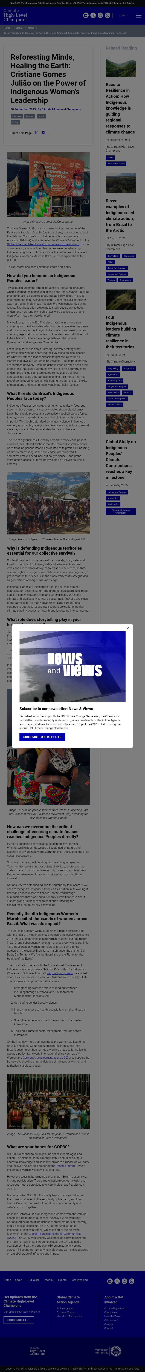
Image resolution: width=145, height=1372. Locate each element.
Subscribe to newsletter (42, 737)
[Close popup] (127, 628)
